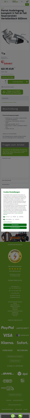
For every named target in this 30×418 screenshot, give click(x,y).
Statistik (14, 216)
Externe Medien (9, 219)
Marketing (21, 216)
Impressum (5, 211)
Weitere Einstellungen (7, 221)
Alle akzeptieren (15, 224)
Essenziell (8, 216)
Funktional (17, 219)
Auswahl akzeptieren (15, 227)
